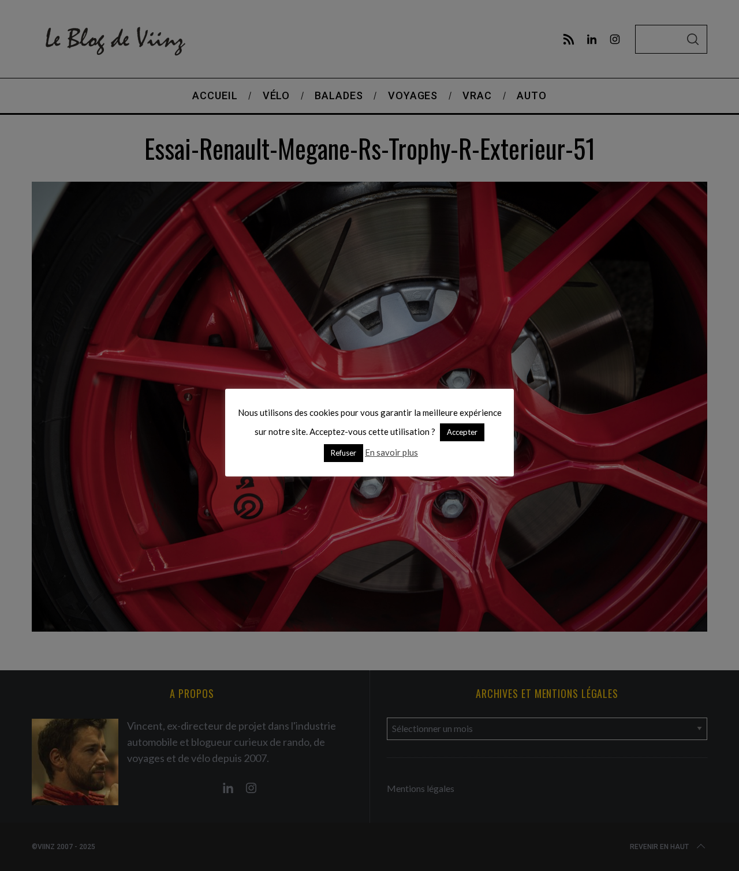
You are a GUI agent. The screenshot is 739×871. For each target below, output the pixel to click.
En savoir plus (391, 452)
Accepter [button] (462, 432)
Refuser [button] (343, 452)
